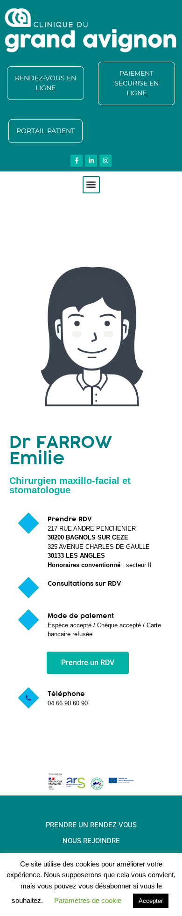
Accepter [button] (151, 900)
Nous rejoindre (91, 841)
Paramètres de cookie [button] (87, 900)
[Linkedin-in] (91, 161)
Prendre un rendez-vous (91, 825)
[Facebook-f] (76, 161)
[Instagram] (105, 161)
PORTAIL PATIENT (45, 131)
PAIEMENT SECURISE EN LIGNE (136, 83)
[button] (91, 184)
